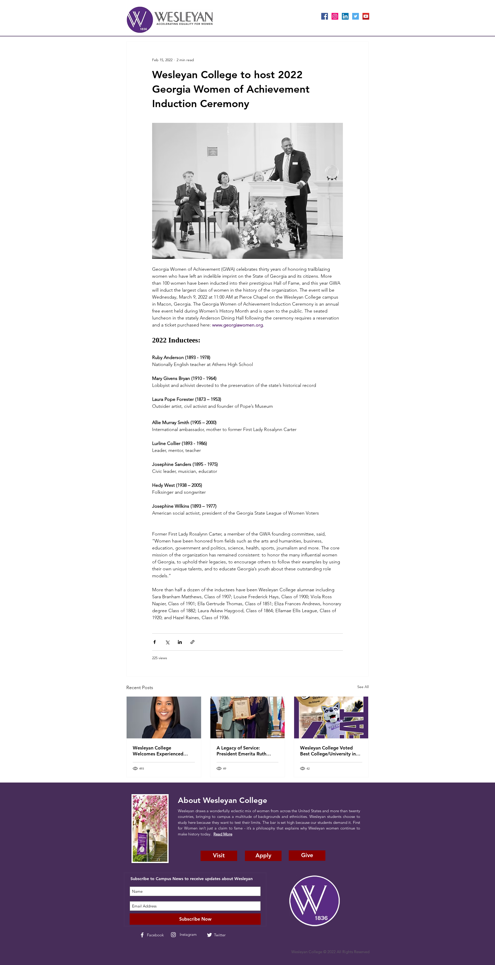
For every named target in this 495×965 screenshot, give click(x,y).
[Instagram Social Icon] (335, 16)
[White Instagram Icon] (173, 934)
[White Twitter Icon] (209, 935)
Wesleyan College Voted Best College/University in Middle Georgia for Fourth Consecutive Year (328, 751)
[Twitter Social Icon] (355, 16)
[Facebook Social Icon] (324, 16)
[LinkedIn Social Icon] (345, 16)
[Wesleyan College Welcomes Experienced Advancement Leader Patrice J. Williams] (164, 717)
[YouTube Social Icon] (365, 16)
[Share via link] (192, 642)
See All (363, 686)
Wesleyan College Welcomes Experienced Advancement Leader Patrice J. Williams (158, 751)
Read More (222, 834)
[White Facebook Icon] (142, 935)
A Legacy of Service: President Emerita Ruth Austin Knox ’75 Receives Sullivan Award (244, 751)
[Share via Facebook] (154, 642)
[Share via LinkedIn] (179, 642)
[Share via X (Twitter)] (167, 642)
